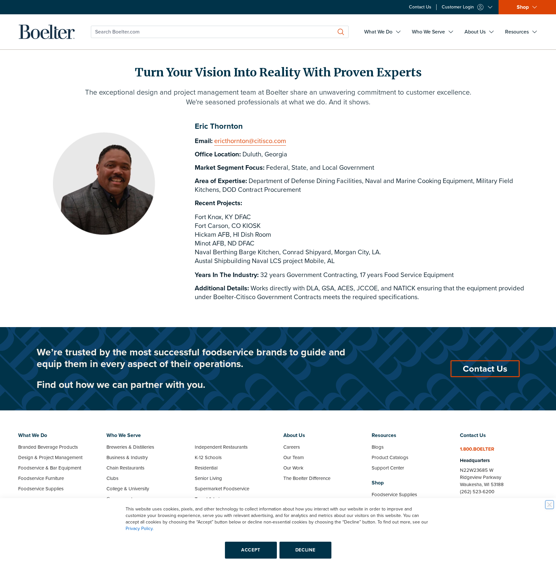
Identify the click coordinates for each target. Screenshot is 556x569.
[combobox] (220, 32)
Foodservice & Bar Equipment (49, 468)
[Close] (549, 505)
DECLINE (305, 550)
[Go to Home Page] (46, 32)
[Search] (341, 32)
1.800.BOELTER (477, 449)
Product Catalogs (390, 457)
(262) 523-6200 (477, 492)
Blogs (378, 447)
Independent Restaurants (221, 447)
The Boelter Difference (306, 478)
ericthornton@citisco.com (250, 141)
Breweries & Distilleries (130, 447)
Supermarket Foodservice (222, 489)
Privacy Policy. (140, 528)
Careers (291, 447)
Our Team (293, 457)
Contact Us (485, 369)
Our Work (293, 468)
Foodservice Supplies (41, 489)
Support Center (388, 468)
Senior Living (208, 478)
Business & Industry (127, 457)
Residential (206, 468)
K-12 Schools (208, 457)
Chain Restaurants (125, 468)
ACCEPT (250, 550)
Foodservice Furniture (41, 478)
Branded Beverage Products (48, 447)
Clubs (112, 478)
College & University (127, 489)
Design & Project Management (50, 457)
